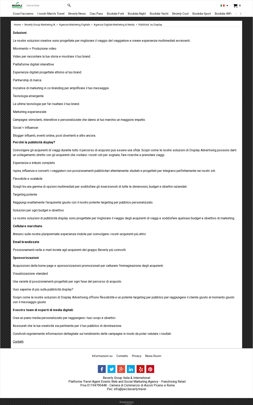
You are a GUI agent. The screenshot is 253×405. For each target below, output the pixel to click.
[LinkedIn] (131, 369)
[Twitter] (111, 369)
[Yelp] (140, 369)
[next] (240, 13)
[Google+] (121, 369)
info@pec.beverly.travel (130, 389)
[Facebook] (102, 369)
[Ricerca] (69, 5)
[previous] (236, 13)
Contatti (18, 341)
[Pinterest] (150, 369)
